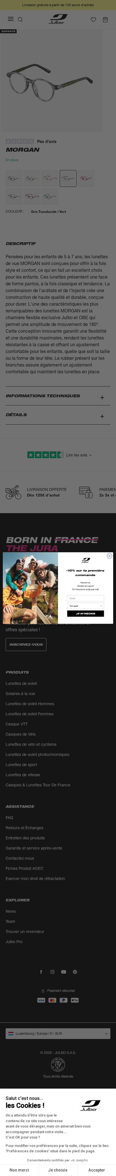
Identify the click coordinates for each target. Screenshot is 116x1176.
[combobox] (85, 606)
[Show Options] (101, 606)
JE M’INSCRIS (85, 613)
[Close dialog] (109, 556)
